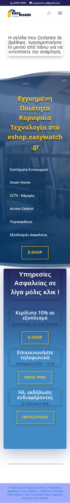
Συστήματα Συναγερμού (29, 169)
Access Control (22, 208)
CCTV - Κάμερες (22, 195)
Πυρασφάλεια (21, 221)
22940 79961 (35, 377)
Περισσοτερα (35, 417)
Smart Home (20, 182)
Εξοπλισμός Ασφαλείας (28, 234)
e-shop (35, 253)
